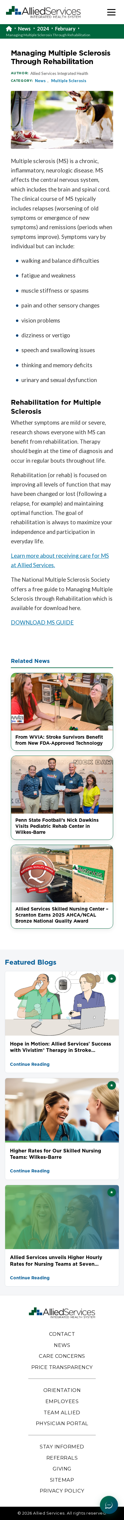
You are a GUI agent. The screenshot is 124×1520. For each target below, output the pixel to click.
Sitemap (62, 1480)
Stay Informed (62, 1447)
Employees (62, 1401)
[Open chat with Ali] (109, 1505)
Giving (62, 1469)
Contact (62, 1334)
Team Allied (62, 1412)
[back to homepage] (12, 28)
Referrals (62, 1458)
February (65, 28)
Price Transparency (62, 1367)
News (24, 28)
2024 (43, 28)
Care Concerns (62, 1356)
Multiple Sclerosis (68, 80)
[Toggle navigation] (111, 12)
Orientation (62, 1390)
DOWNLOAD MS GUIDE (42, 622)
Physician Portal (62, 1423)
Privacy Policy (62, 1491)
